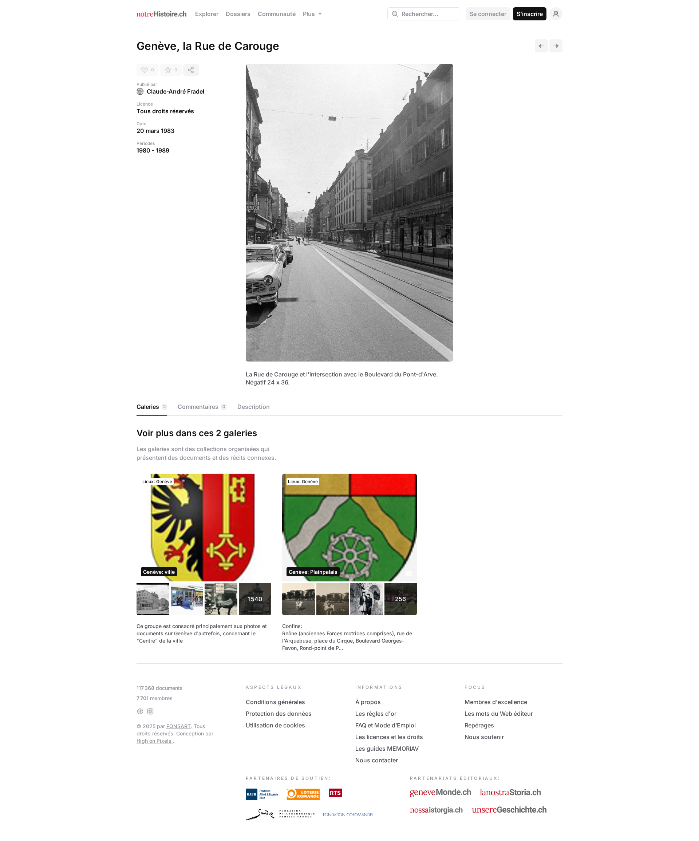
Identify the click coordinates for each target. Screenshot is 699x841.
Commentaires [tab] (201, 406)
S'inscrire (530, 13)
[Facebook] (140, 711)
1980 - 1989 (153, 150)
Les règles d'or (375, 713)
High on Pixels (155, 741)
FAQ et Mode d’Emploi (385, 725)
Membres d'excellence (496, 702)
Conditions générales (275, 702)
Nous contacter (376, 760)
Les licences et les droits (389, 737)
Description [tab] (253, 406)
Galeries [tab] (151, 406)
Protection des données (279, 713)
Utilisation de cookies (275, 725)
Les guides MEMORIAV (387, 748)
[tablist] (349, 407)
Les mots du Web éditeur (499, 713)
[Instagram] (150, 711)
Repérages (479, 725)
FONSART (178, 726)
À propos (368, 702)
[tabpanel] (349, 538)
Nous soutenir (484, 737)
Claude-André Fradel (175, 91)
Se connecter (488, 13)
